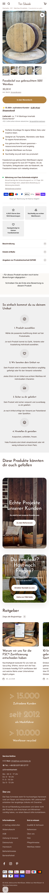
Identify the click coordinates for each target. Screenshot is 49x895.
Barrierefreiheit (9, 855)
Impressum (7, 847)
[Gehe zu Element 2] (14, 70)
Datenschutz (8, 842)
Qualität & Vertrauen (35, 825)
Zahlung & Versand (10, 838)
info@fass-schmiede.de (21, 761)
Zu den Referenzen (24, 523)
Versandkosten (16, 92)
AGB (4, 834)
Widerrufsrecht (9, 829)
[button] (24, 284)
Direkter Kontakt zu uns (24, 588)
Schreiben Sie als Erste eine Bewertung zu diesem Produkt (24, 284)
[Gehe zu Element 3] (22, 70)
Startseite (6, 8)
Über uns (30, 834)
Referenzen (31, 829)
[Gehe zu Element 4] (30, 70)
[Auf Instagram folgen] (10, 863)
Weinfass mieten (33, 847)
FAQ (29, 838)
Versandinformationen (37, 121)
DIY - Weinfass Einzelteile (18, 8)
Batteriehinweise (9, 851)
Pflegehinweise (33, 842)
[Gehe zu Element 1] (6, 70)
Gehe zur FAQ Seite (24, 597)
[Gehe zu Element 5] (38, 70)
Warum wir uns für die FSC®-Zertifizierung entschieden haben (17, 654)
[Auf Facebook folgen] (4, 863)
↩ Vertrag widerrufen (11, 825)
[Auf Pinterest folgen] (17, 863)
